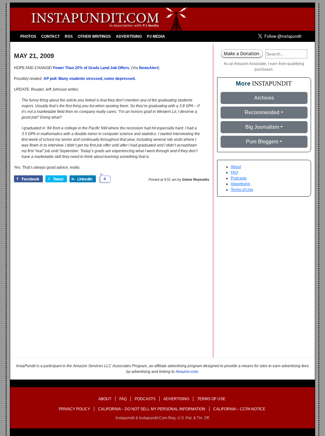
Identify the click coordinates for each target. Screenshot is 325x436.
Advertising (129, 36)
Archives (264, 98)
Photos (28, 36)
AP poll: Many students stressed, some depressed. (89, 78)
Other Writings (94, 36)
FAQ (234, 172)
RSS (69, 36)
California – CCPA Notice (239, 409)
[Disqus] (111, 277)
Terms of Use (242, 189)
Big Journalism (262, 127)
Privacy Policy (74, 409)
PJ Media (156, 36)
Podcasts (239, 178)
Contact (50, 36)
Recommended (262, 112)
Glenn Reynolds (195, 179)
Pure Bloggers (262, 141)
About (236, 167)
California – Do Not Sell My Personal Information (151, 409)
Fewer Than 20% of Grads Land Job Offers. (91, 68)
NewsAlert (148, 68)
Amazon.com (187, 371)
